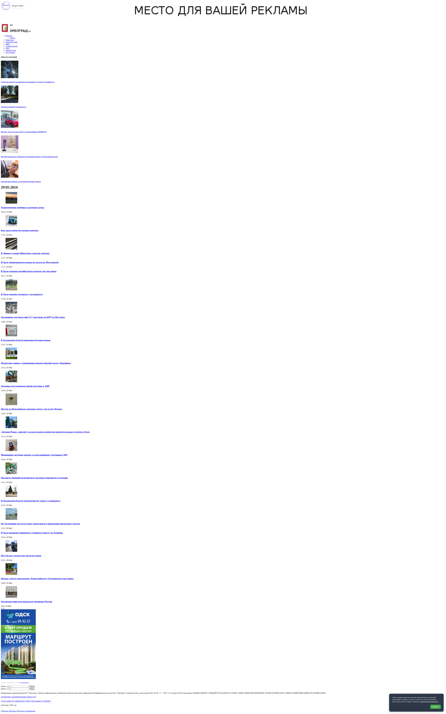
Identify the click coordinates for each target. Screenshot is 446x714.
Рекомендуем (11, 50)
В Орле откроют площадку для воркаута (22, 294)
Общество (10, 40)
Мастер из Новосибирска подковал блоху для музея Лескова (31, 409)
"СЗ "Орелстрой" (24, 682)
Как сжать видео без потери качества (19, 230)
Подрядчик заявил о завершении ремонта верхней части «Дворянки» (36, 363)
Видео (12, 38)
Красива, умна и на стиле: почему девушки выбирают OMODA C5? (24, 132)
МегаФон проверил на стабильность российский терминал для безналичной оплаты (29, 157)
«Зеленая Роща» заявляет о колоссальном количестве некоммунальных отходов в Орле (45, 432)
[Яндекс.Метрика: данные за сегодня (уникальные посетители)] (8, 711)
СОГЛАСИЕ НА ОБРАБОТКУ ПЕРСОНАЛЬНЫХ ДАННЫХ (26, 701)
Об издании (10, 52)
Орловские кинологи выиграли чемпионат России (26, 601)
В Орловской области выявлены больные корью (25, 340)
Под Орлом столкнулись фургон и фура (21, 555)
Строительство (11, 46)
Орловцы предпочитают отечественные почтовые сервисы (21, 181)
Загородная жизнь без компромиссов (13, 107)
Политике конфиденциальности (429, 701)
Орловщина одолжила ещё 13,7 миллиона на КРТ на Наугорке (33, 317)
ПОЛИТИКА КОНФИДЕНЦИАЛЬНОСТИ (18, 697)
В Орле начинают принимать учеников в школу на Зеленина (32, 533)
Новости (9, 36)
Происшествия (11, 42)
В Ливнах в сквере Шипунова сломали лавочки (25, 253)
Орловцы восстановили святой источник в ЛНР (25, 386)
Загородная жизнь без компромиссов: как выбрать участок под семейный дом (27, 82)
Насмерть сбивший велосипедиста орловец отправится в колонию (34, 478)
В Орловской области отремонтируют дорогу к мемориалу (31, 501)
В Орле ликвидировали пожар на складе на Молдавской (30, 262)
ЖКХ (8, 44)
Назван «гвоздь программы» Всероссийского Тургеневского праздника (37, 578)
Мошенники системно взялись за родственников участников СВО (34, 455)
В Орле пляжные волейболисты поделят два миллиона (28, 271)
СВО (8, 48)
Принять (435, 707)
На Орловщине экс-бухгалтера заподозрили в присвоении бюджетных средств (40, 523)
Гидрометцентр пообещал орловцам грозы (22, 207)
